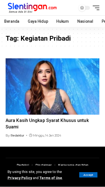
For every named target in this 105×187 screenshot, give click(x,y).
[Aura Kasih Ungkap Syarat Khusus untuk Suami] (52, 86)
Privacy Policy (20, 178)
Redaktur (17, 135)
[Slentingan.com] (32, 7)
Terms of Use (50, 178)
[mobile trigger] (94, 8)
